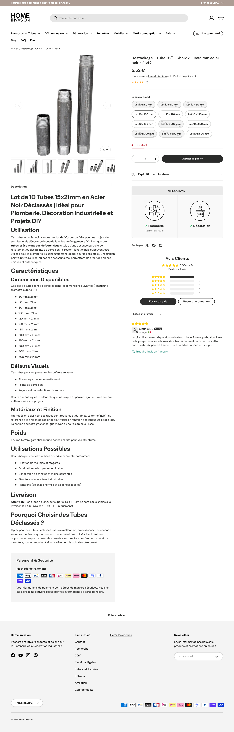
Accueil (14, 49)
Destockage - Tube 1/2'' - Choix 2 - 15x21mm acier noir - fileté (42, 49)
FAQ (23, 40)
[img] (140, 323)
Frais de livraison (157, 76)
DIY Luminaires (55, 33)
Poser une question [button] (196, 301)
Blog (14, 40)
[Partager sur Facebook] (153, 245)
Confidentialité (84, 689)
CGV (78, 655)
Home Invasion (26, 719)
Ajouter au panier (192, 158)
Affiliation (81, 683)
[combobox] (119, 18)
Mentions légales (85, 662)
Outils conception (145, 33)
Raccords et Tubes (23, 33)
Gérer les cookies (121, 635)
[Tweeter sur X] (147, 245)
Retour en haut (117, 615)
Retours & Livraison (87, 669)
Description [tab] (19, 186)
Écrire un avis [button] (158, 301)
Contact (80, 642)
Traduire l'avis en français (152, 351)
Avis (168, 33)
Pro (32, 40)
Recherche (81, 648)
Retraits (80, 676)
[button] (221, 18)
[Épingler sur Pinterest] (160, 245)
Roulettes (103, 33)
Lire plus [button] (208, 345)
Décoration (80, 33)
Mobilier (119, 33)
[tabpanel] (63, 368)
